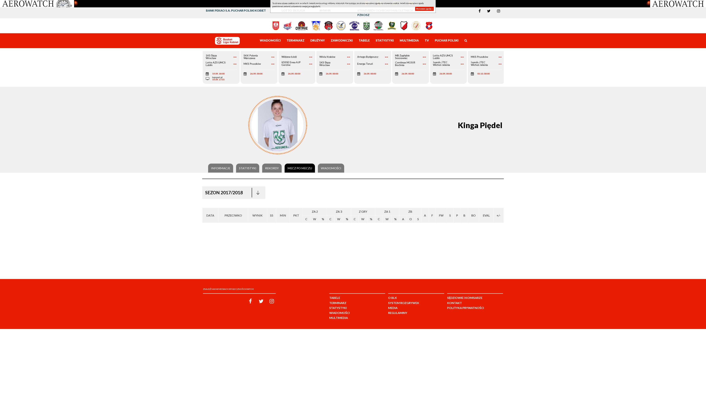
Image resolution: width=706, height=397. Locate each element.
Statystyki (247, 168)
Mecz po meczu (300, 168)
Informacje (220, 168)
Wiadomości (331, 168)
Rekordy (272, 168)
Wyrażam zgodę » (424, 9)
